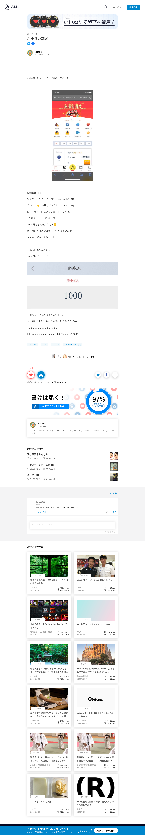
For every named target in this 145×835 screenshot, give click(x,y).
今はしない (84, 830)
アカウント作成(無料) (105, 830)
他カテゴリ (32, 34)
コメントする (110, 532)
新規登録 (133, 7)
